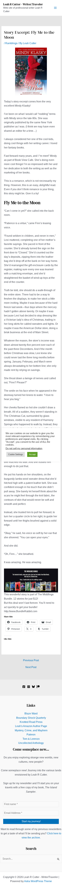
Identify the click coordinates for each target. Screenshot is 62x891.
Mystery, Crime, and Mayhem (31, 730)
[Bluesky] (33, 686)
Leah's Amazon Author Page (31, 726)
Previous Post (31, 660)
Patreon (31, 734)
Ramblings (11, 43)
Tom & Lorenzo (31, 738)
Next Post (30, 667)
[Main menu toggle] (55, 7)
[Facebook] (23, 686)
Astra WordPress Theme (38, 881)
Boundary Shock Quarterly (31, 717)
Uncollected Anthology (31, 743)
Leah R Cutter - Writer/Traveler (23, 4)
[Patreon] (38, 686)
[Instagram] (28, 686)
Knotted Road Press (31, 722)
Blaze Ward (31, 713)
